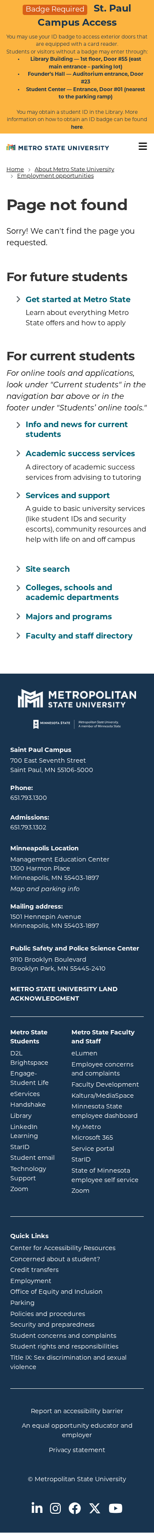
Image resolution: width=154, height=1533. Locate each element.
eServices (34, 1094)
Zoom (34, 1189)
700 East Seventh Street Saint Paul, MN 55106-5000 (51, 766)
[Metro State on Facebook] (74, 1509)
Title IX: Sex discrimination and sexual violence (68, 1363)
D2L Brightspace (34, 1059)
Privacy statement (77, 1450)
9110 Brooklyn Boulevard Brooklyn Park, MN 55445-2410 (58, 965)
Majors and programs (69, 617)
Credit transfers (34, 1270)
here (77, 127)
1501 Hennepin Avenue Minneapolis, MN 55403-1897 (54, 922)
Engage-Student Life (34, 1079)
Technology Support (28, 1174)
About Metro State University (74, 169)
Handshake (34, 1105)
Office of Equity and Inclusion (56, 1292)
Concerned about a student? (55, 1260)
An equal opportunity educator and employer (77, 1431)
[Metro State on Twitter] (95, 1509)
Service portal (107, 1149)
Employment (30, 1281)
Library (34, 1116)
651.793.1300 (28, 798)
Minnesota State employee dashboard (107, 1112)
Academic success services (80, 454)
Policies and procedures (47, 1314)
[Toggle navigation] (140, 146)
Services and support (68, 496)
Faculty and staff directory (79, 637)
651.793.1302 (28, 828)
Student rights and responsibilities (64, 1347)
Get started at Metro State (78, 300)
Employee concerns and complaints (102, 1070)
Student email (34, 1158)
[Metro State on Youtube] (115, 1509)
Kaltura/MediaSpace (107, 1096)
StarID (34, 1147)
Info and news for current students (77, 430)
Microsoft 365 (107, 1138)
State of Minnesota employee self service (107, 1176)
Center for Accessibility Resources (63, 1248)
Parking (22, 1303)
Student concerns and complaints (63, 1336)
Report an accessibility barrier (77, 1411)
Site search (48, 570)
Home (15, 169)
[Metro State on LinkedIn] (37, 1509)
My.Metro (107, 1127)
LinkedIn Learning (34, 1132)
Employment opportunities (55, 176)
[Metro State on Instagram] (55, 1509)
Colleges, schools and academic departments (72, 593)
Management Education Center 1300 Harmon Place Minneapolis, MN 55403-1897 (60, 869)
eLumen (107, 1053)
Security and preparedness (52, 1325)
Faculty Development (105, 1085)
